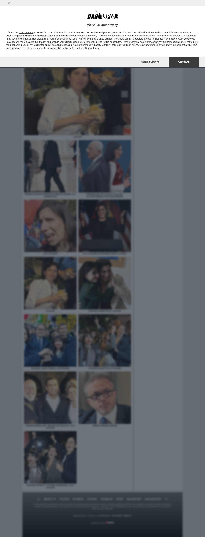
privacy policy (54, 48)
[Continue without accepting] (9, 3)
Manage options (150, 61)
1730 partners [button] (26, 32)
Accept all (183, 61)
